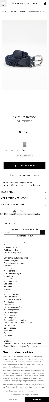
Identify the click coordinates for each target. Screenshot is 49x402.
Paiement (8, 286)
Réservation (9, 330)
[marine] (24, 144)
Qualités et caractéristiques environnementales (20, 214)
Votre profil (8, 278)
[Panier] (45, 3)
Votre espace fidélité (12, 299)
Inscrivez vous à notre (25, 229)
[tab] (24, 192)
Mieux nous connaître (13, 307)
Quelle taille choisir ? (24, 155)
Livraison (7, 289)
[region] (24, 55)
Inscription (8, 276)
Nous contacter (10, 271)
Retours (7, 291)
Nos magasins (10, 317)
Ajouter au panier (24, 165)
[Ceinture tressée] (24, 55)
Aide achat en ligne (12, 294)
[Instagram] (24, 242)
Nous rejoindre (10, 315)
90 (12, 150)
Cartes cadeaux (10, 328)
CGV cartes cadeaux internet (16, 258)
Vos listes (8, 284)
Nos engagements (12, 309)
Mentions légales (11, 260)
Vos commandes (11, 281)
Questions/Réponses (13, 252)
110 (24, 150)
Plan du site (9, 268)
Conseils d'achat (11, 247)
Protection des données (14, 263)
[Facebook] (24, 239)
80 (6, 150)
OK (42, 232)
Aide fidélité (9, 302)
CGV (5, 255)
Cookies (7, 265)
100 (18, 150)
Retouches (8, 333)
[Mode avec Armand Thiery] (24, 3)
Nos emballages (11, 312)
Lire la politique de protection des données (18, 391)
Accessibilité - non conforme (16, 320)
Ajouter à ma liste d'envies (25, 175)
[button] (24, 192)
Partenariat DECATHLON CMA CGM (19, 322)
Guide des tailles (11, 250)
